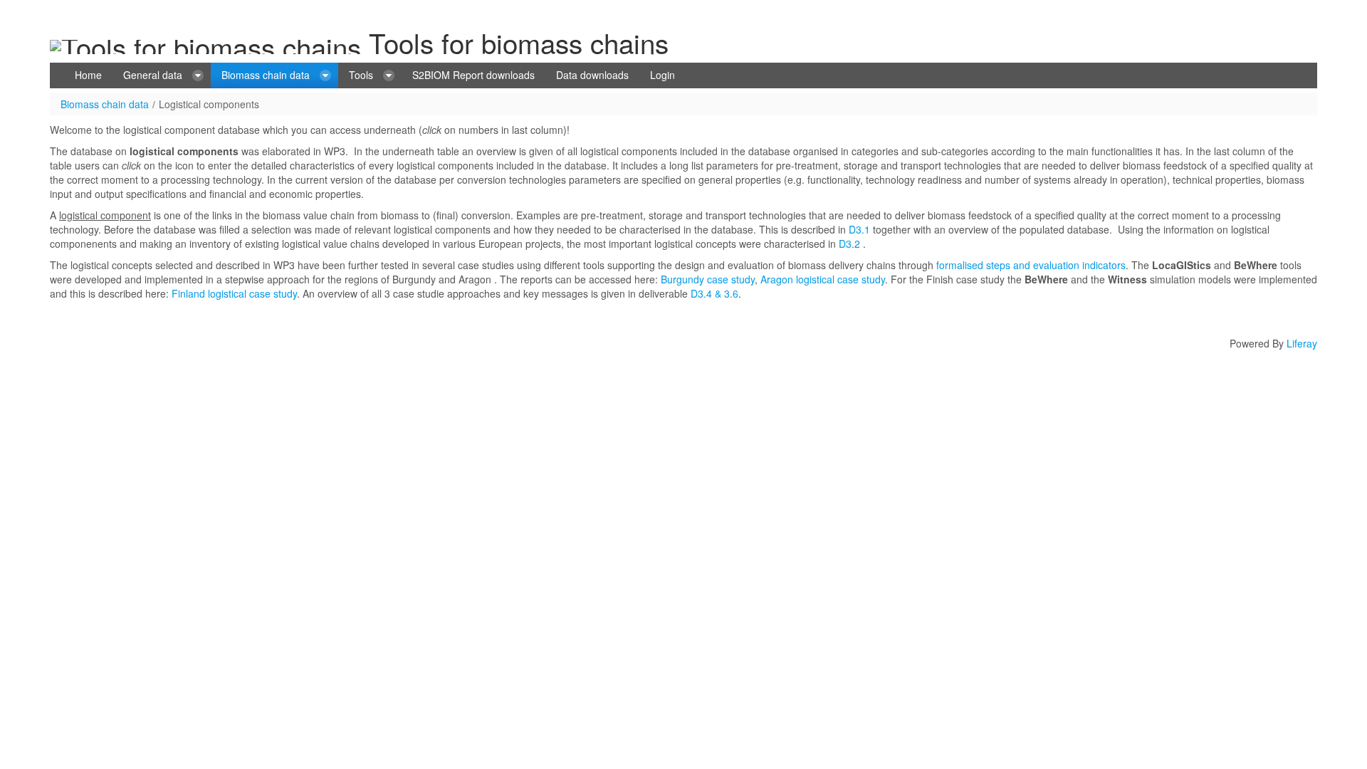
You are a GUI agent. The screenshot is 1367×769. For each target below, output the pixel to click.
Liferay (1302, 343)
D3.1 (859, 229)
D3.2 (849, 243)
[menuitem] (88, 75)
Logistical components (209, 104)
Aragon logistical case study (822, 279)
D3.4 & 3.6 (713, 293)
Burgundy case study (708, 279)
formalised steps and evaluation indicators (1031, 265)
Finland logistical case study (234, 293)
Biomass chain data (105, 104)
